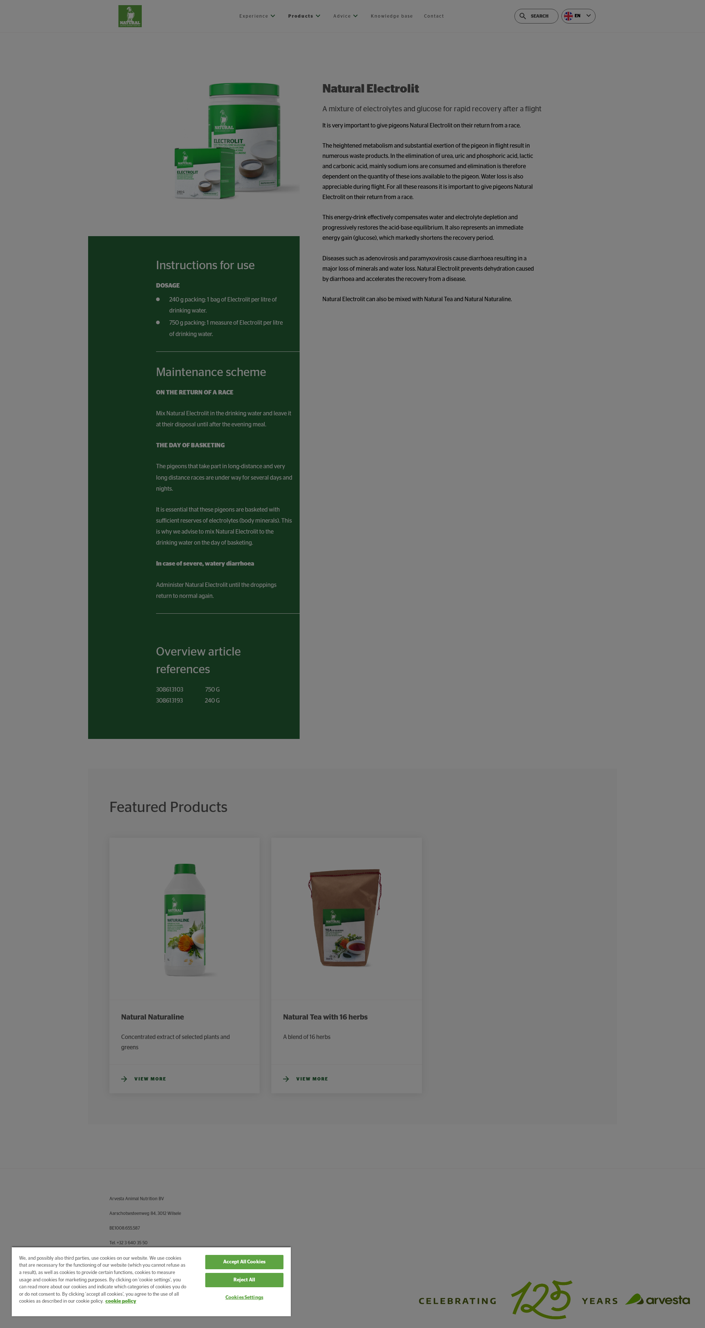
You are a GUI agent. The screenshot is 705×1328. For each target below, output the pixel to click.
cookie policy (120, 1301)
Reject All (244, 1280)
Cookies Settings (244, 1297)
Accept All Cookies (244, 1262)
